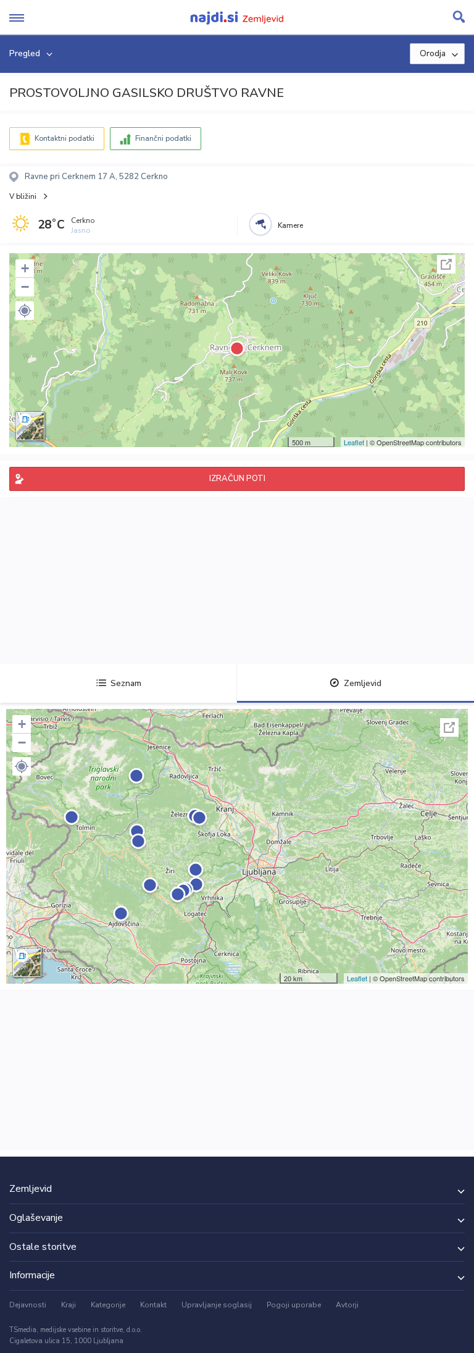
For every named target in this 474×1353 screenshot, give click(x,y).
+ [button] (25, 268)
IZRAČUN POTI (237, 478)
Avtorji (347, 1305)
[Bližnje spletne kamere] (260, 224)
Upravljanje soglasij (216, 1305)
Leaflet (354, 442)
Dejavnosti (27, 1305)
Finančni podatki (163, 138)
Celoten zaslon (446, 264)
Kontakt (153, 1305)
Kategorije (108, 1305)
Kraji (68, 1305)
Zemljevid (362, 683)
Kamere (290, 225)
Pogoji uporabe (294, 1305)
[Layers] (30, 426)
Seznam (125, 683)
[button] (24, 310)
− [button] (25, 287)
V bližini (22, 196)
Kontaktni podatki (64, 138)
